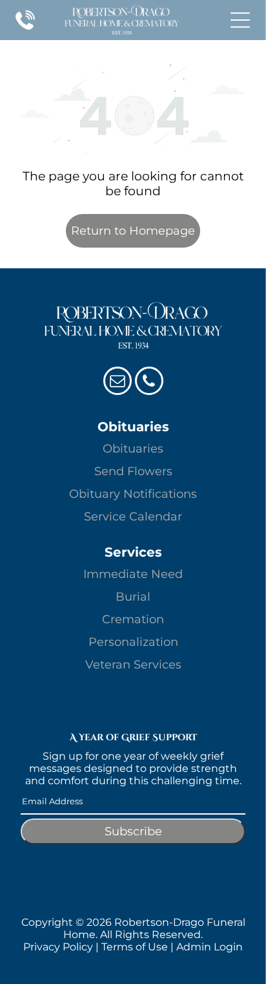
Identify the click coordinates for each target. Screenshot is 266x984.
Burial (133, 597)
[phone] (149, 382)
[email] (117, 382)
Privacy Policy (58, 947)
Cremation (133, 619)
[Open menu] (240, 20)
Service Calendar (133, 516)
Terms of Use (134, 947)
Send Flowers (133, 471)
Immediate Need (133, 574)
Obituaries (133, 449)
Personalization (133, 642)
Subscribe (133, 831)
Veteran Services (133, 665)
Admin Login (209, 947)
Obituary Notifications (133, 494)
